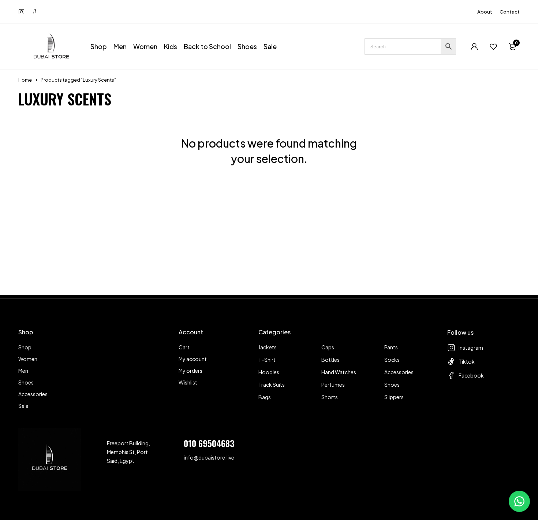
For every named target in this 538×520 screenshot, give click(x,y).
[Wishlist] (493, 46)
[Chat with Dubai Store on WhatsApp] (519, 501)
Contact (510, 12)
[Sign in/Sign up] (474, 46)
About (484, 12)
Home (25, 80)
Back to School (207, 46)
